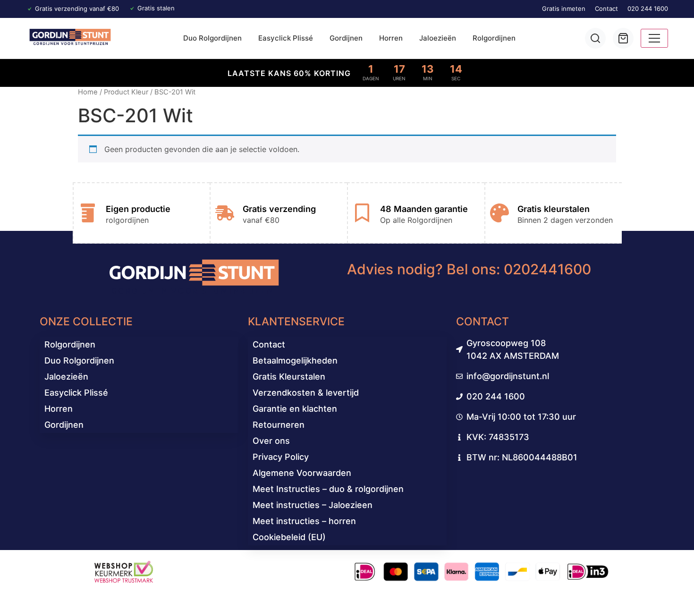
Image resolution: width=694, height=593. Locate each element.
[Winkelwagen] (623, 38)
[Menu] (654, 38)
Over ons (271, 441)
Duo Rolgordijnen (212, 38)
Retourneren (279, 425)
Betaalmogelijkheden (295, 360)
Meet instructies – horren (304, 521)
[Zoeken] (595, 38)
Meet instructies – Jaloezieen (312, 505)
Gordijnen (346, 38)
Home (88, 92)
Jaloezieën (437, 38)
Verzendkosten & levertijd (306, 393)
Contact (606, 8)
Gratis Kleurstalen (289, 376)
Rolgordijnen (494, 38)
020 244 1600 (647, 8)
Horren (391, 38)
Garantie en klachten (295, 409)
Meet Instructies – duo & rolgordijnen (328, 489)
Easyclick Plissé (285, 38)
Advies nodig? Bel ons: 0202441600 (469, 269)
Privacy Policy (281, 457)
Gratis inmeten (563, 8)
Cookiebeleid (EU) (289, 537)
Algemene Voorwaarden (302, 473)
